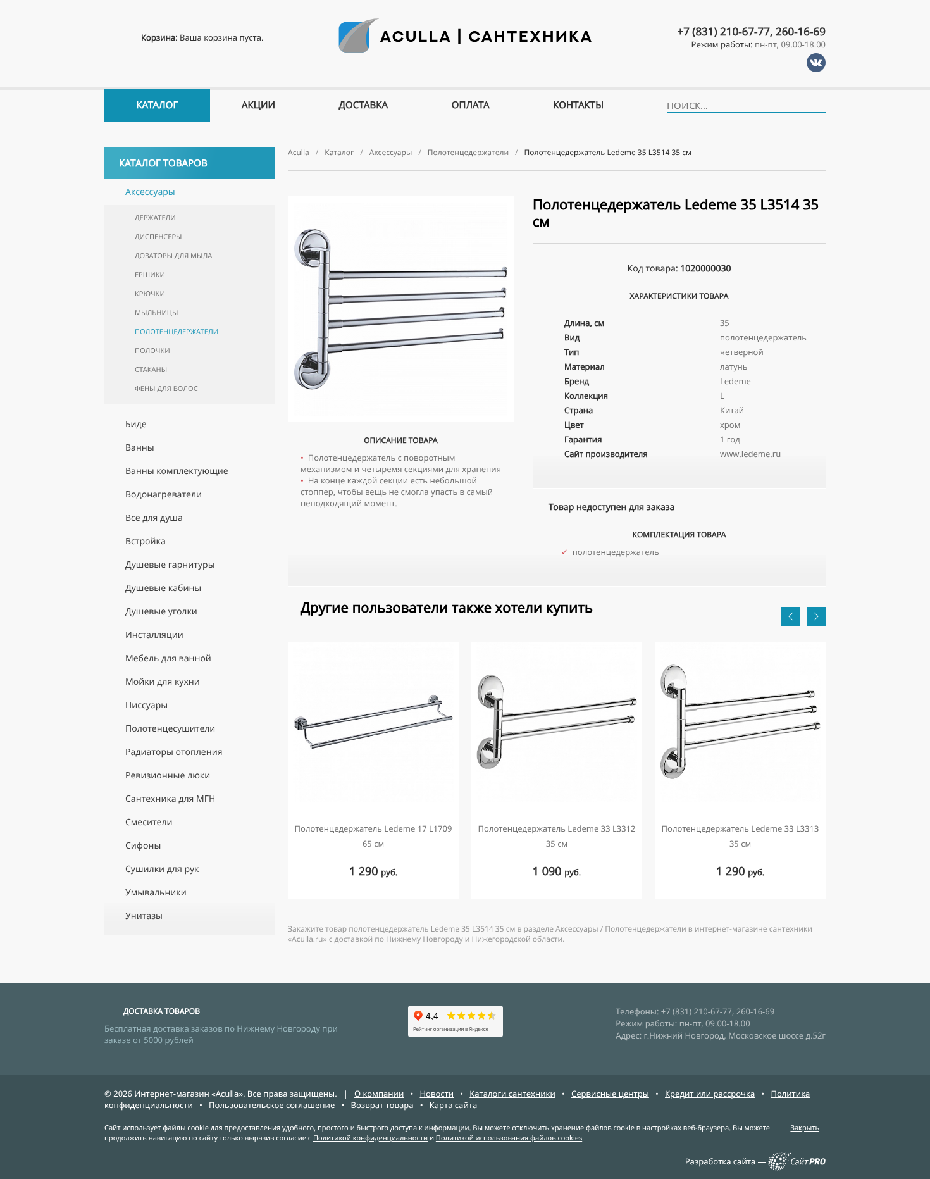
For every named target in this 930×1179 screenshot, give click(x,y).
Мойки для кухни (162, 682)
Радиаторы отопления (173, 752)
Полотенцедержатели (176, 332)
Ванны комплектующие (176, 471)
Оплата (471, 105)
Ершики (150, 275)
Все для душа (154, 518)
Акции (258, 105)
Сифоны (143, 846)
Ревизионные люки (167, 776)
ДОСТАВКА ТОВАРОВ (161, 1011)
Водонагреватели (163, 495)
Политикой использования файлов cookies (509, 1138)
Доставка (363, 105)
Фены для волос (166, 389)
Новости (436, 1093)
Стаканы (151, 370)
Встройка (145, 541)
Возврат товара (381, 1105)
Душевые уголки (161, 612)
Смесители (149, 822)
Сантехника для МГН (170, 799)
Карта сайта (454, 1105)
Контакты (578, 105)
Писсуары (146, 705)
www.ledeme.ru (750, 453)
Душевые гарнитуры (170, 565)
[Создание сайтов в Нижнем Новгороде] (797, 1167)
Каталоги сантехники (512, 1093)
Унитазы (144, 916)
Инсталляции (154, 635)
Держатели (155, 218)
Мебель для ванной (168, 658)
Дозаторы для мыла (173, 256)
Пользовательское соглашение (272, 1105)
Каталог (157, 105)
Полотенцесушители (170, 729)
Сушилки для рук (162, 869)
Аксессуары (150, 192)
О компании (379, 1093)
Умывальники (156, 893)
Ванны (139, 448)
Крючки (150, 294)
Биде (136, 424)
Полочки (152, 351)
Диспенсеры (158, 237)
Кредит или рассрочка (710, 1093)
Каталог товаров (163, 163)
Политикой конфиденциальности (370, 1138)
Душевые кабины (163, 588)
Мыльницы (156, 313)
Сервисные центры (610, 1093)
